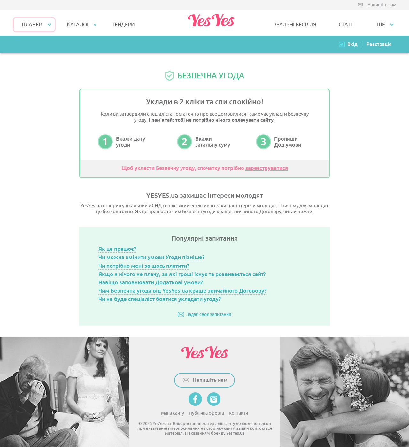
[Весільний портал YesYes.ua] (210, 23)
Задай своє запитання (208, 314)
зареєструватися (266, 168)
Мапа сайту (172, 413)
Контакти (238, 413)
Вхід (352, 44)
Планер (32, 24)
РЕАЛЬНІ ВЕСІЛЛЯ (294, 24)
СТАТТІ (347, 24)
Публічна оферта (206, 413)
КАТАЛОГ (78, 24)
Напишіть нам (381, 5)
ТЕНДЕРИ (123, 24)
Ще (381, 24)
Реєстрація (379, 44)
